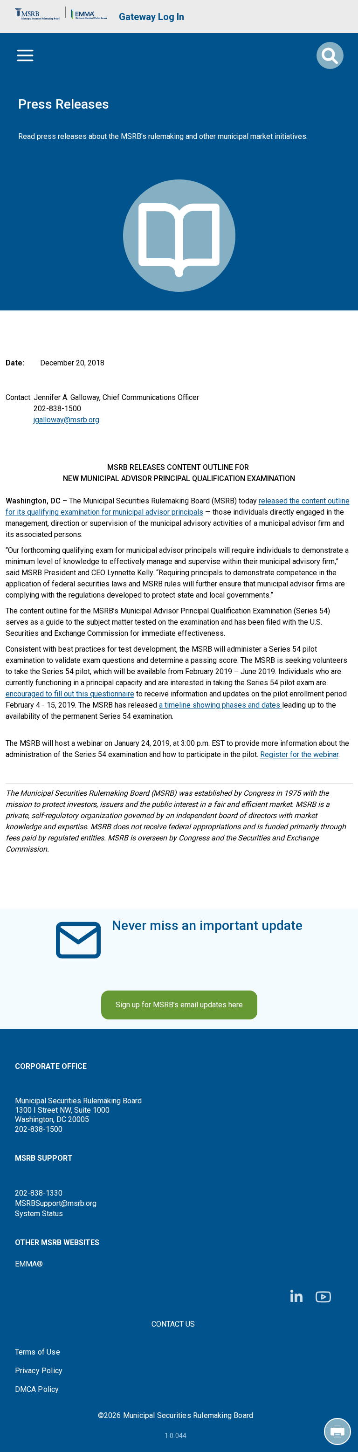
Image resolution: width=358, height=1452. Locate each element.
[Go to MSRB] (37, 12)
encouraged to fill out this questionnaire (70, 693)
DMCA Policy (37, 1389)
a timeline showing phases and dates (219, 705)
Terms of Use (37, 1352)
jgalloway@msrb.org (66, 419)
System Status (39, 1213)
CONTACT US (173, 1324)
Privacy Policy (39, 1371)
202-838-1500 (38, 1129)
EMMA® (29, 1263)
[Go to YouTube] (323, 1297)
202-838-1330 (38, 1193)
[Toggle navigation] (25, 55)
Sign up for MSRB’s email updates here (179, 1004)
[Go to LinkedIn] (296, 1296)
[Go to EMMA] (89, 12)
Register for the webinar (299, 754)
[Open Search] (330, 55)
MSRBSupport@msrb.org (55, 1203)
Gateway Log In (151, 16)
